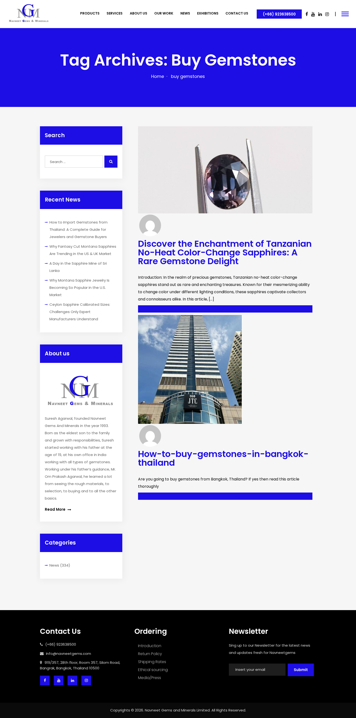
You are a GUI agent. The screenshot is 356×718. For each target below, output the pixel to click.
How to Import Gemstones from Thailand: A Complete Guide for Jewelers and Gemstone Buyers (78, 229)
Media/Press (149, 678)
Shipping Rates (152, 662)
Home (157, 76)
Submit (301, 669)
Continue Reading (224, 309)
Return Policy (150, 654)
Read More (55, 509)
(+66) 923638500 (279, 14)
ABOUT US (138, 13)
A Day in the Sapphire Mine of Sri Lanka (78, 267)
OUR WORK (163, 13)
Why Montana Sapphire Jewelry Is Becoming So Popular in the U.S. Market (79, 287)
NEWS (185, 13)
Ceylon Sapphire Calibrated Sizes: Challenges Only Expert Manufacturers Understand (79, 312)
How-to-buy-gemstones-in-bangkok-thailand (223, 458)
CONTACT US (236, 13)
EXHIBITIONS (207, 13)
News (54, 565)
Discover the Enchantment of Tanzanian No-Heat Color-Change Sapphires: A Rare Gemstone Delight (225, 252)
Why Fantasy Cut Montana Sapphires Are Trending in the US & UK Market (82, 250)
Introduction (149, 646)
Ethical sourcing (153, 670)
